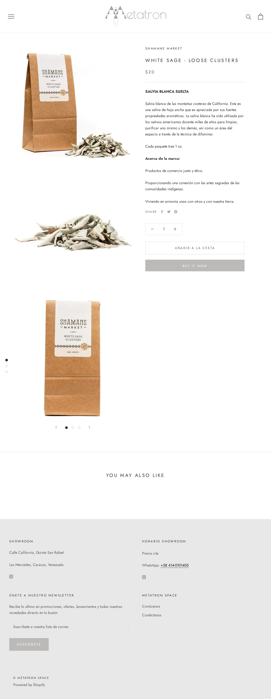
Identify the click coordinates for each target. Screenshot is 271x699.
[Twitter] (168, 211)
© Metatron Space (31, 678)
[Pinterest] (175, 211)
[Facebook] (162, 211)
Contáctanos (151, 615)
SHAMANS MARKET (164, 48)
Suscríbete (29, 644)
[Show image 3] (79, 427)
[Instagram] (11, 576)
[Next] (89, 427)
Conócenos (151, 606)
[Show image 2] (72, 427)
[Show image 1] (66, 427)
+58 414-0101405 (175, 565)
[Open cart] (260, 17)
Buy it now (195, 266)
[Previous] (56, 427)
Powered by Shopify (29, 684)
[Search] (248, 16)
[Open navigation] (11, 16)
